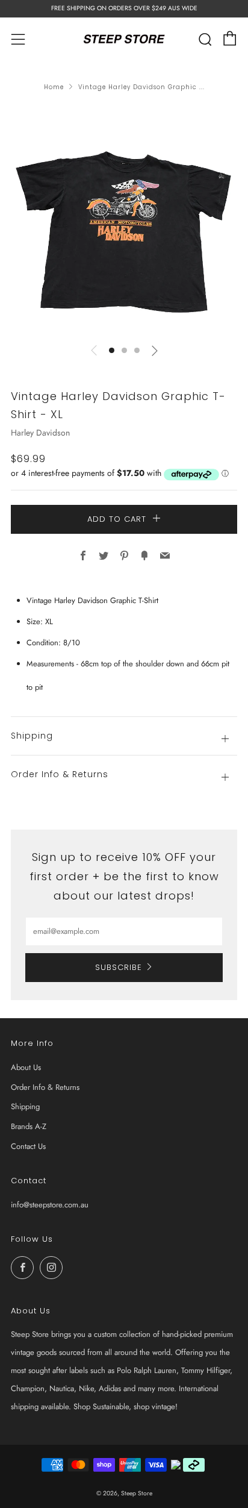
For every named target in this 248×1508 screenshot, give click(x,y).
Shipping (25, 1106)
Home (54, 87)
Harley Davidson (40, 433)
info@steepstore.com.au (49, 1204)
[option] (124, 220)
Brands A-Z (28, 1126)
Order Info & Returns (45, 1087)
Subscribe (118, 967)
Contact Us (28, 1146)
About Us (26, 1067)
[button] (111, 350)
